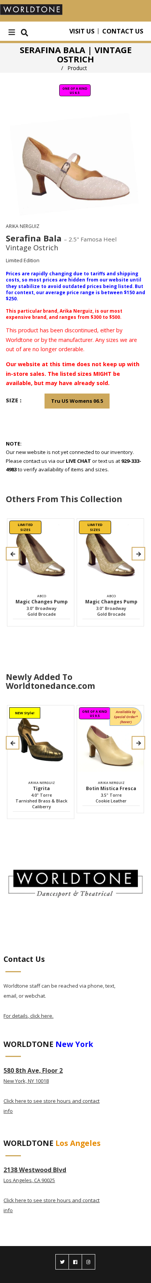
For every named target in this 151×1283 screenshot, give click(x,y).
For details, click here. (28, 1015)
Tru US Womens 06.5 (77, 400)
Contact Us (122, 31)
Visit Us (81, 31)
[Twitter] (62, 1262)
